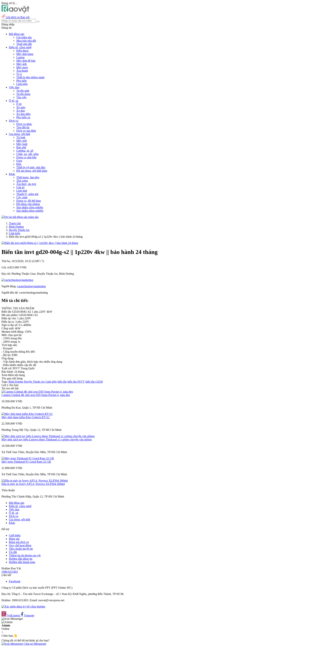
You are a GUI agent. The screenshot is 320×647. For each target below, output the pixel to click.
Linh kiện (22, 84)
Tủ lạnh (20, 137)
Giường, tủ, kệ (24, 150)
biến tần (62, 381)
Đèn (18, 164)
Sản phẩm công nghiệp (29, 207)
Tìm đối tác (23, 127)
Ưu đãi (13, 552)
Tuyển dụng (23, 94)
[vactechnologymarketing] (17, 280)
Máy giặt (21, 140)
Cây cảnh (21, 197)
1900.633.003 (9, 571)
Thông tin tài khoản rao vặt (25, 555)
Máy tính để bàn (25, 60)
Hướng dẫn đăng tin (20, 558)
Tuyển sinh (22, 90)
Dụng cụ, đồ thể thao (28, 200)
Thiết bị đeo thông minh (30, 77)
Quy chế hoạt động (20, 545)
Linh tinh (21, 190)
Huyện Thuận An (19, 230)
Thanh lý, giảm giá (27, 194)
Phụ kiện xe (23, 117)
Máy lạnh (21, 144)
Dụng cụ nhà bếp (26, 157)
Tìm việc (21, 97)
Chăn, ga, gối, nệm (27, 154)
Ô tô (18, 104)
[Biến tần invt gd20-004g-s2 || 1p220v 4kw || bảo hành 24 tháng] (39, 243)
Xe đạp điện (23, 114)
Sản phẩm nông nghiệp (29, 210)
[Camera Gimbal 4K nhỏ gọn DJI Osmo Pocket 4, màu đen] (37, 391)
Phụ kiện (21, 80)
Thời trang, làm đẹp (27, 177)
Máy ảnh (21, 64)
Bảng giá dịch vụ (19, 542)
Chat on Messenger (34, 643)
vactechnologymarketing (31, 286)
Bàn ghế (21, 147)
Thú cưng (22, 180)
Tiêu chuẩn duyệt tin (21, 548)
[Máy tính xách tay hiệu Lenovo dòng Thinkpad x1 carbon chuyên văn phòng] (48, 436)
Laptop (20, 57)
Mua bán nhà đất (26, 40)
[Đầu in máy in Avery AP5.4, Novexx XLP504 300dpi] (34, 480)
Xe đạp (20, 110)
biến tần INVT (76, 381)
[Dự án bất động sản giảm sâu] (20, 217)
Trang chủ (15, 223)
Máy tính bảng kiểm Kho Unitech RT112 (25, 417)
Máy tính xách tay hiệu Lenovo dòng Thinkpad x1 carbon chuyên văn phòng (46, 439)
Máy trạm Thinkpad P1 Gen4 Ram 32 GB (26, 461)
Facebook (14, 581)
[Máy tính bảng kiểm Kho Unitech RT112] (27, 413)
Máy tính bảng (24, 54)
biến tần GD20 (94, 381)
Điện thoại (22, 50)
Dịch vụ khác (24, 124)
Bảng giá (14, 538)
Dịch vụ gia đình (26, 130)
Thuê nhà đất (24, 44)
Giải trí (20, 187)
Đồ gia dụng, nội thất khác (31, 170)
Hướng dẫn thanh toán (22, 562)
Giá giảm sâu (24, 37)
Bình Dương (16, 226)
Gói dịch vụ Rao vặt (17, 17)
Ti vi (19, 74)
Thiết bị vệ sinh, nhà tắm (30, 167)
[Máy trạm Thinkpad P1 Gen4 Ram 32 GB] (27, 458)
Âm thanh (22, 70)
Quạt (19, 160)
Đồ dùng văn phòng (28, 204)
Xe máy (21, 107)
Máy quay (22, 67)
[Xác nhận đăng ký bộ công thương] (23, 606)
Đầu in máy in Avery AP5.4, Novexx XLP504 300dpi (33, 483)
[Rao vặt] (15, 12)
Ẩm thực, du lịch (26, 184)
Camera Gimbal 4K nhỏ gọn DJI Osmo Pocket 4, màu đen (35, 395)
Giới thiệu (15, 535)
